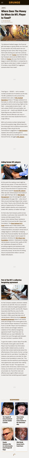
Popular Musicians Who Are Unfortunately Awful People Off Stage (7, 446)
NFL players (20, 137)
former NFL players (19, 190)
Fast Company (23, 130)
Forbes (14, 55)
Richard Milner (6, 21)
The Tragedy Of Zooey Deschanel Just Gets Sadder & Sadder (7, 419)
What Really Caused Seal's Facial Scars (20, 444)
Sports (3, 7)
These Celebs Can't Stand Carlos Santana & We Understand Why (21, 420)
